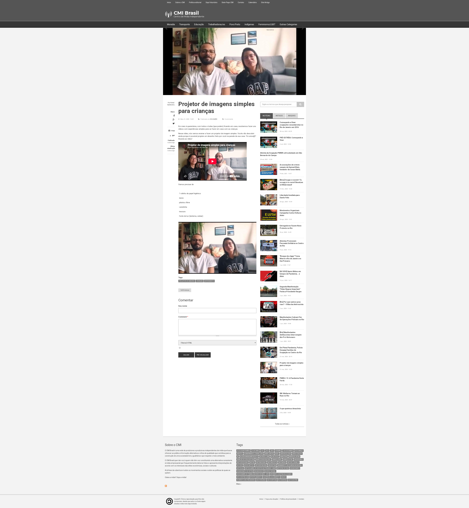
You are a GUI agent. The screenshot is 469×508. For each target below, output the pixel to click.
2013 (267, 450)
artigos (279, 116)
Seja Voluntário (211, 2)
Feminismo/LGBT (266, 24)
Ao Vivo (239, 465)
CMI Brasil (186, 13)
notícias (268, 116)
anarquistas (288, 459)
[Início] (168, 14)
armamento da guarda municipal (290, 465)
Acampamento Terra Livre (253, 453)
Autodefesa (282, 480)
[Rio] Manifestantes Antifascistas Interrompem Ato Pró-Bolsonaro (291, 334)
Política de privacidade (288, 499)
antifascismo (261, 462)
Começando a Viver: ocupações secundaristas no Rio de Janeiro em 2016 (291, 124)
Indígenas (249, 24)
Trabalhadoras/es (216, 24)
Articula (240, 468)
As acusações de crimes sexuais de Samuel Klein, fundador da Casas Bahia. (290, 167)
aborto (239, 453)
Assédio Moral (270, 471)
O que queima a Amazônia (290, 409)
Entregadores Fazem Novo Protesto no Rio (290, 227)
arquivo (291, 116)
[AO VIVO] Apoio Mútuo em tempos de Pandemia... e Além (290, 273)
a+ (173, 135)
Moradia (171, 24)
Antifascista (272, 462)
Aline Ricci (274, 456)
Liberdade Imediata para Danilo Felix (290, 196)
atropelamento (255, 477)
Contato (241, 2)
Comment (183, 317)
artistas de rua (282, 468)
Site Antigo (265, 2)
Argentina (272, 465)
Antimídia (282, 462)
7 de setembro (288, 450)
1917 (262, 450)
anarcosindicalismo (263, 459)
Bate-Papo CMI (227, 2)
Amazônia (283, 456)
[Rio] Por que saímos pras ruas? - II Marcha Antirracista (291, 303)
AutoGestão (292, 480)
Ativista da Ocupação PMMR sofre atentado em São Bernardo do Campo (281, 154)
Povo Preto (234, 24)
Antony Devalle (293, 462)
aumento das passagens (246, 480)
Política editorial (195, 2)
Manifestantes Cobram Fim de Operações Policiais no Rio (292, 318)
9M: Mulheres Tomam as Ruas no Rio (290, 394)
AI (237, 456)
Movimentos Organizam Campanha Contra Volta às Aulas (290, 212)
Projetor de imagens (187, 281)
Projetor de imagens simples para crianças (291, 364)
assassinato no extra (245, 471)
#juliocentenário (243, 450)
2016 (272, 450)
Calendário (252, 2)
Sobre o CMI (180, 2)
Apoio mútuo (249, 465)
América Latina (294, 456)
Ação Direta (269, 453)
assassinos (259, 471)
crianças (199, 281)
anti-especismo (242, 462)
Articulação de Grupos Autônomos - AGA (260, 468)
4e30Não (278, 450)
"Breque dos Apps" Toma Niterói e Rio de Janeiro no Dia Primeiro (290, 258)
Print (173, 131)
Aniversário (298, 459)
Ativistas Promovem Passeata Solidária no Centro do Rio (292, 243)
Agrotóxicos (297, 453)
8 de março (299, 450)
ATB (272, 474)
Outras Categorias (288, 24)
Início (169, 2)
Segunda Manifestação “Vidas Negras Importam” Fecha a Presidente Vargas (291, 289)
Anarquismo (276, 459)
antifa (252, 462)
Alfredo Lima (264, 456)
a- (170, 136)
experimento (209, 281)
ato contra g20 (242, 477)
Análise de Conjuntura (245, 459)
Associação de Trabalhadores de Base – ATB (253, 474)
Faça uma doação (271, 499)
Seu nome (182, 306)
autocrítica (272, 480)
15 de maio (255, 450)
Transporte (184, 24)
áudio (284, 477)
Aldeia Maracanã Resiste (249, 456)
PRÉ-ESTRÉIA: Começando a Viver (291, 139)
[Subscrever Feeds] (199, 486)
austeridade (261, 480)
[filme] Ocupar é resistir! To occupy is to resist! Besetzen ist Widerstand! (291, 182)
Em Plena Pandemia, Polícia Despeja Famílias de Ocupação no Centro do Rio (291, 350)
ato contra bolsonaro (283, 474)
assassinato (294, 468)
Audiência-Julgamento (271, 477)
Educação (199, 24)
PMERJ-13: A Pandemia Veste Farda (292, 379)
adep (277, 453)
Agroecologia (286, 453)
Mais (238, 484)
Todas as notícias (282, 424)
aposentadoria (261, 465)
